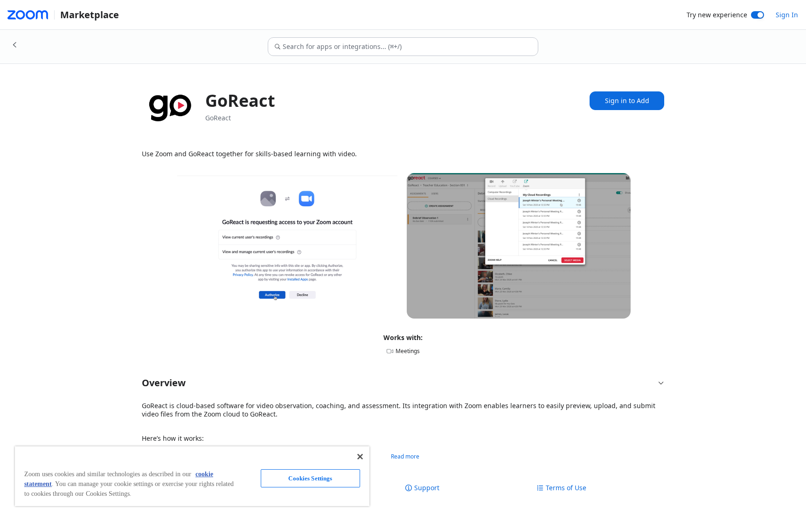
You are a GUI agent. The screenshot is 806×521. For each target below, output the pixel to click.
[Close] (360, 456)
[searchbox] (410, 46)
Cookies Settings (310, 478)
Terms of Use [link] (566, 488)
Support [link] (426, 488)
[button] (403, 383)
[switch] (757, 15)
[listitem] (287, 246)
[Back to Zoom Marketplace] (14, 44)
